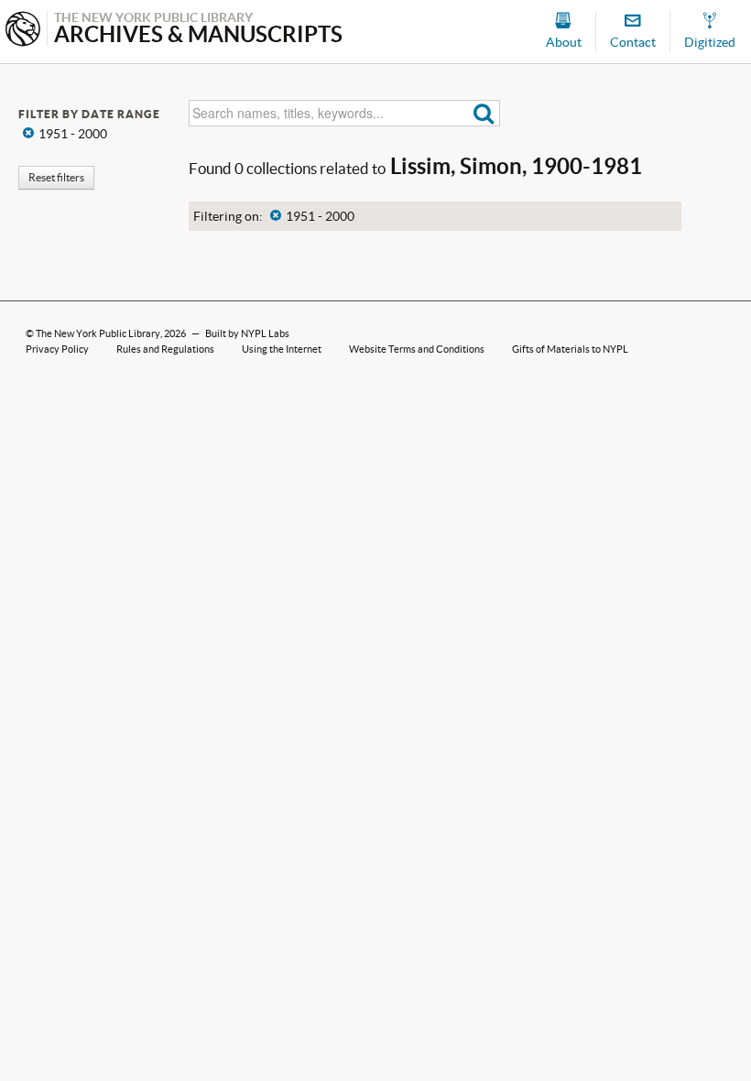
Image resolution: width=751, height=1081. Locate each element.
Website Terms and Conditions (416, 349)
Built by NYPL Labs (247, 333)
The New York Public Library (98, 333)
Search (484, 113)
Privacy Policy (57, 349)
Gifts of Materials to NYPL (570, 349)
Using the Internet (281, 349)
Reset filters (56, 177)
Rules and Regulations (165, 349)
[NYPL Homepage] (22, 30)
